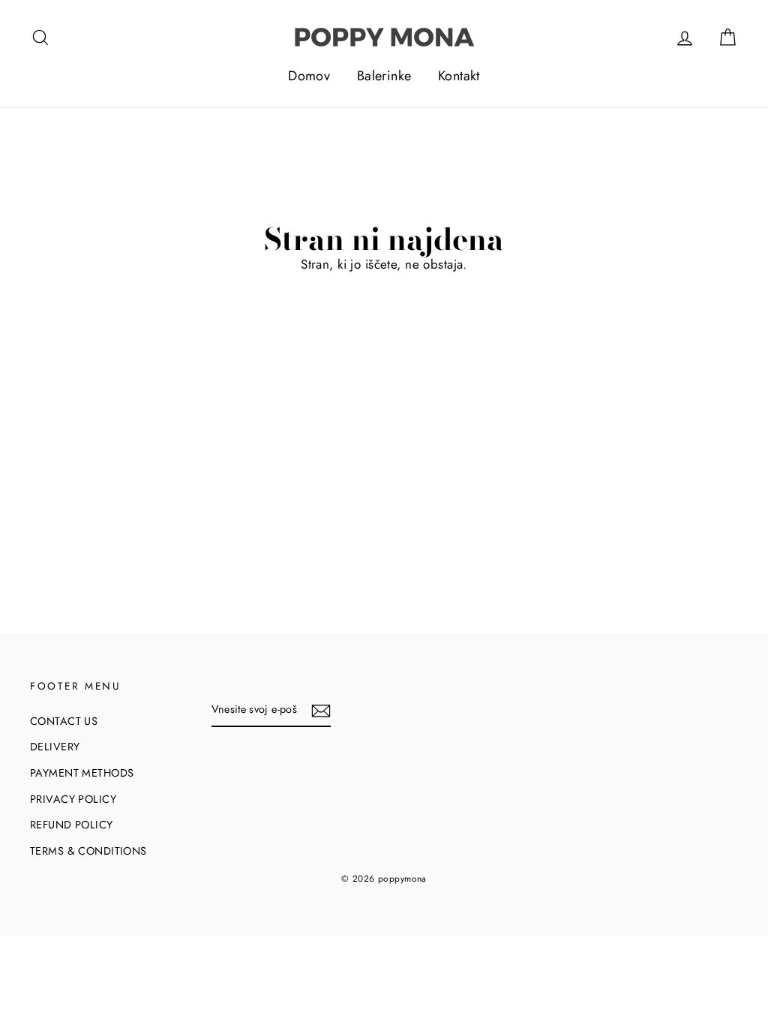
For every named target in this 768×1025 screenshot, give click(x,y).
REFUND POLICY (71, 824)
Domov (309, 76)
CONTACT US (64, 721)
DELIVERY (55, 746)
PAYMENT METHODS (82, 772)
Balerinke (384, 76)
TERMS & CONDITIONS (88, 850)
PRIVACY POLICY (73, 799)
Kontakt (459, 76)
